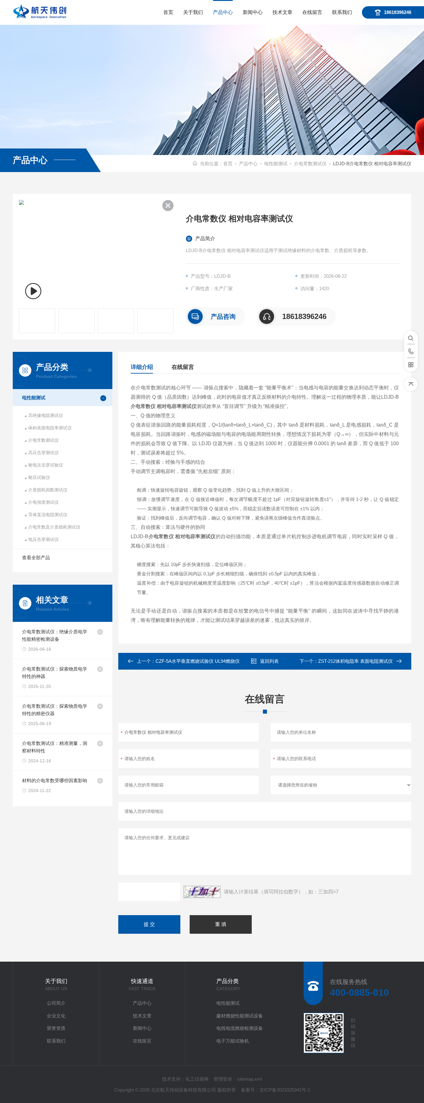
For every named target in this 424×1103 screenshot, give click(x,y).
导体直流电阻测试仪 (47, 514)
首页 (168, 12)
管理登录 (223, 1079)
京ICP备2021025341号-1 (284, 1089)
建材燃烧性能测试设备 (239, 1015)
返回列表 (269, 661)
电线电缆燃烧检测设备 (239, 1028)
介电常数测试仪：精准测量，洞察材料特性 (54, 747)
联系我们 (342, 12)
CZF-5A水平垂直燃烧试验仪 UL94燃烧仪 (198, 661)
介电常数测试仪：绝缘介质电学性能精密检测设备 (54, 635)
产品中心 (223, 12)
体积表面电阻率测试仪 (50, 427)
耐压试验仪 (39, 477)
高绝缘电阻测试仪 (45, 415)
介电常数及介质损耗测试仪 (54, 527)
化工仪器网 (197, 1079)
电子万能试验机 (232, 1040)
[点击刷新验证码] (202, 892)
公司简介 (56, 1003)
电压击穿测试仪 (43, 539)
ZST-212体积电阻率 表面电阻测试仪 (355, 661)
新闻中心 (253, 12)
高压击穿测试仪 (43, 452)
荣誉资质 (56, 1028)
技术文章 (282, 12)
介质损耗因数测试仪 (47, 489)
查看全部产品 (36, 557)
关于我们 (193, 12)
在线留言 (312, 12)
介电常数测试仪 (310, 163)
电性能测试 (275, 163)
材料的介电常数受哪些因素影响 (54, 780)
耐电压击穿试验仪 (45, 465)
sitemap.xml (249, 1079)
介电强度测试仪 (43, 502)
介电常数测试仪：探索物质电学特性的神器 (54, 672)
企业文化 (56, 1015)
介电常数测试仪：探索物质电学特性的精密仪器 (54, 709)
